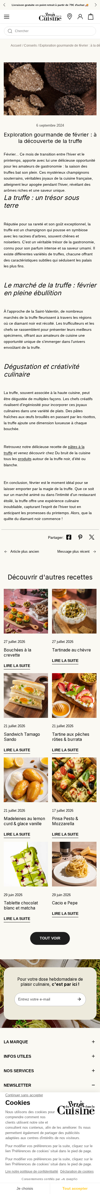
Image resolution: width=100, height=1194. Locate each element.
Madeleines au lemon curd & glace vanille (24, 821)
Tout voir (50, 938)
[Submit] (79, 999)
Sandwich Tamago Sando (22, 737)
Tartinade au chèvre (71, 650)
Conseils (30, 45)
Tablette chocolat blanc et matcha (21, 905)
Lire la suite (17, 666)
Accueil (16, 45)
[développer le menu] (6, 16)
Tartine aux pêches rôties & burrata (70, 737)
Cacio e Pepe (65, 902)
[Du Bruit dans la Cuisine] (50, 17)
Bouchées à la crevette (17, 652)
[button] (90, 16)
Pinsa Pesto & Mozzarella (65, 821)
